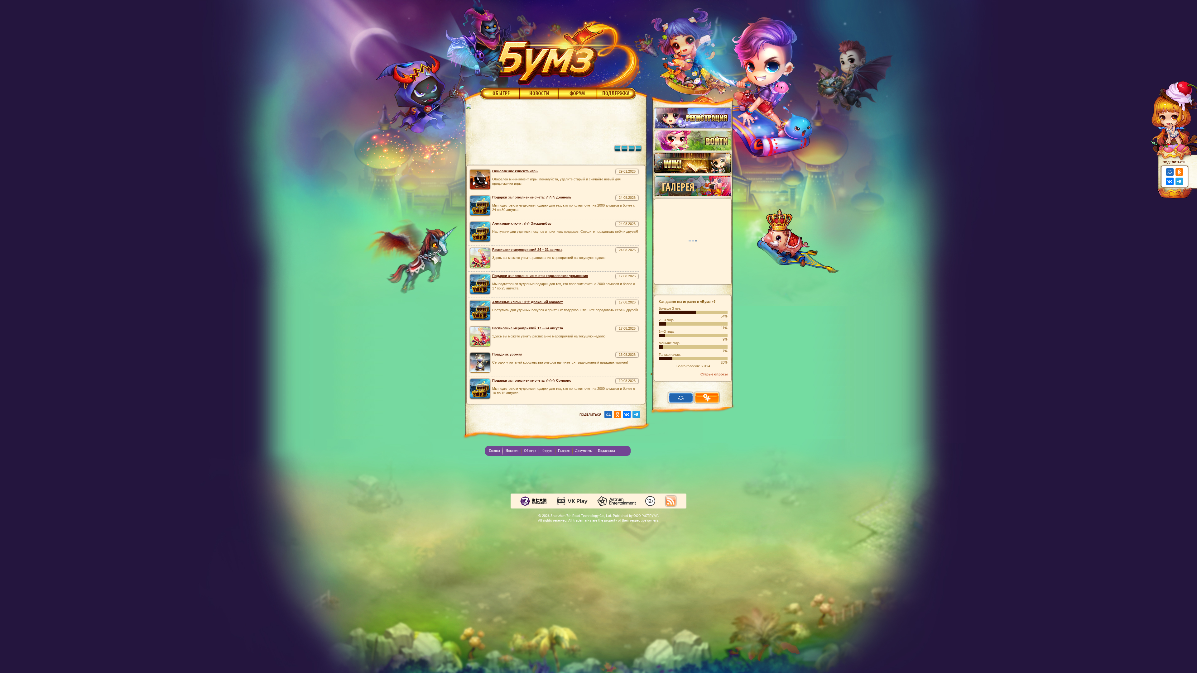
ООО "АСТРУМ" (645, 516)
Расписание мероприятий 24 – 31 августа (527, 249)
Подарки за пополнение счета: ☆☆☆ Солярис (531, 380)
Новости (539, 93)
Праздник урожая (507, 354)
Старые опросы (714, 374)
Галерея (564, 450)
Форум (577, 93)
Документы (583, 450)
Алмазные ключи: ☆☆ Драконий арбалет (527, 302)
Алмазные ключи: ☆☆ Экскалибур (521, 223)
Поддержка (616, 93)
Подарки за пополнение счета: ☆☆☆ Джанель (531, 197)
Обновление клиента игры (515, 171)
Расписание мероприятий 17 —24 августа (527, 328)
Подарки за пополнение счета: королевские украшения (540, 276)
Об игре (499, 93)
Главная (494, 450)
